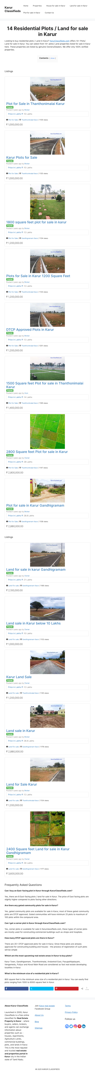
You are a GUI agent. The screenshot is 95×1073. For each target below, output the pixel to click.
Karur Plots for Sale (21, 157)
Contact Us (49, 13)
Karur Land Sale (19, 677)
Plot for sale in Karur (31, 13)
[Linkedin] (84, 1026)
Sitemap (38, 1028)
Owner (27, 458)
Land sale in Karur (20, 731)
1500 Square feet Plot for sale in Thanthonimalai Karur (44, 385)
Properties (37, 6)
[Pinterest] (79, 1026)
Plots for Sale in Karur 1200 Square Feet (38, 276)
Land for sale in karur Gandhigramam (36, 569)
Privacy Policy (71, 1012)
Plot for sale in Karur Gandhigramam (35, 505)
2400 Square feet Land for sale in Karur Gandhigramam (38, 851)
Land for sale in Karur (78, 6)
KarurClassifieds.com (60, 41)
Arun (26, 393)
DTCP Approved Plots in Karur (30, 330)
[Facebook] (67, 1026)
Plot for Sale (13, 120)
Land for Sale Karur (21, 784)
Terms (68, 1006)
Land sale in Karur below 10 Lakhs (33, 623)
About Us (39, 1015)
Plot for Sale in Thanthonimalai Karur (35, 104)
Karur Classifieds (13, 9)
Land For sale (13, 586)
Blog (37, 1021)
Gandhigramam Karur (29, 238)
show (53, 58)
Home (25, 6)
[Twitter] (71, 1026)
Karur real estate (47, 1006)
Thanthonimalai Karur (29, 120)
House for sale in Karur (55, 6)
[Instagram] (75, 1026)
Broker (27, 110)
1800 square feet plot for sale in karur (36, 222)
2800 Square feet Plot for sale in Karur (37, 452)
